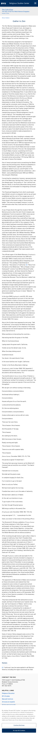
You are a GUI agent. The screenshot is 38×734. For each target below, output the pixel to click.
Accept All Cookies (19, 730)
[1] (26, 265)
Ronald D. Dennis (5, 13)
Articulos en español (8, 702)
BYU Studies (6, 696)
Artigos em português (9, 704)
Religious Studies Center (19, 3)
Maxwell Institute (7, 699)
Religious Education (8, 693)
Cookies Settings (19, 725)
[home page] (3, 3)
